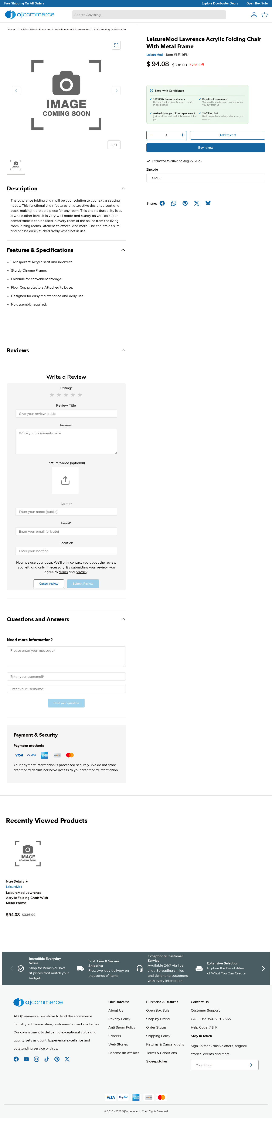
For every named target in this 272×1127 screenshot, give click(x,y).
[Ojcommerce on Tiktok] (47, 1057)
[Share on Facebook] (162, 203)
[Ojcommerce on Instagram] (37, 1057)
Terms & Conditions (161, 1053)
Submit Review (83, 584)
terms (63, 572)
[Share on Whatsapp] (173, 203)
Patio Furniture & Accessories (71, 29)
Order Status (156, 1027)
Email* (66, 523)
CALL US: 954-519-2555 (211, 1019)
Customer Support (205, 1010)
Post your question (66, 703)
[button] (51, 394)
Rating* (66, 388)
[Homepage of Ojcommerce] (29, 14)
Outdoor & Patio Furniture (35, 29)
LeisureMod (154, 55)
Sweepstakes (157, 1061)
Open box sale (257, 3)
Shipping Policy (158, 1036)
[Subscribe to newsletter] (250, 1065)
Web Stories (118, 1044)
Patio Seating (102, 29)
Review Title (66, 405)
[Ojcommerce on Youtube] (27, 1057)
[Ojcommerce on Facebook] (16, 1057)
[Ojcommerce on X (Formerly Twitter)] (67, 1057)
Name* (66, 503)
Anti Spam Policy (121, 1027)
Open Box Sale (158, 1010)
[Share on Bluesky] (208, 203)
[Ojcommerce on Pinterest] (57, 1057)
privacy (81, 572)
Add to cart (228, 135)
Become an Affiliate (123, 1053)
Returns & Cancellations (165, 1044)
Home (11, 29)
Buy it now (205, 148)
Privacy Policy (119, 1019)
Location (66, 543)
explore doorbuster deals (220, 3)
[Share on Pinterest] (185, 203)
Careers (114, 1036)
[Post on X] (196, 203)
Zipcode (152, 169)
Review (66, 425)
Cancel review (48, 584)
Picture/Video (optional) (66, 463)
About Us (115, 1010)
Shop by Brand (158, 1019)
